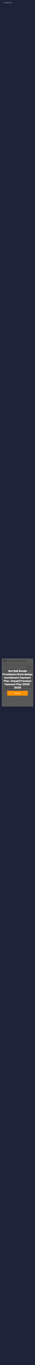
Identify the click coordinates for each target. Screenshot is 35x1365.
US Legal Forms (7, 2)
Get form (17, 693)
